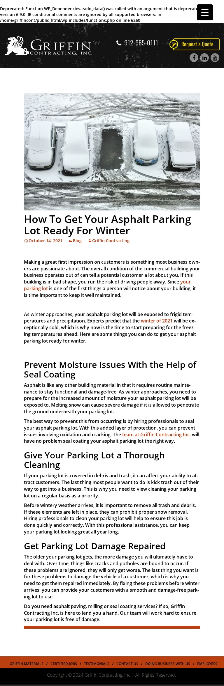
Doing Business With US (167, 663)
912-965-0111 (141, 42)
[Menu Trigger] (205, 12)
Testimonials (96, 663)
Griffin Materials (26, 663)
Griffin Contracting (111, 240)
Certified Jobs (63, 663)
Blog (77, 240)
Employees (207, 663)
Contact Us (127, 663)
